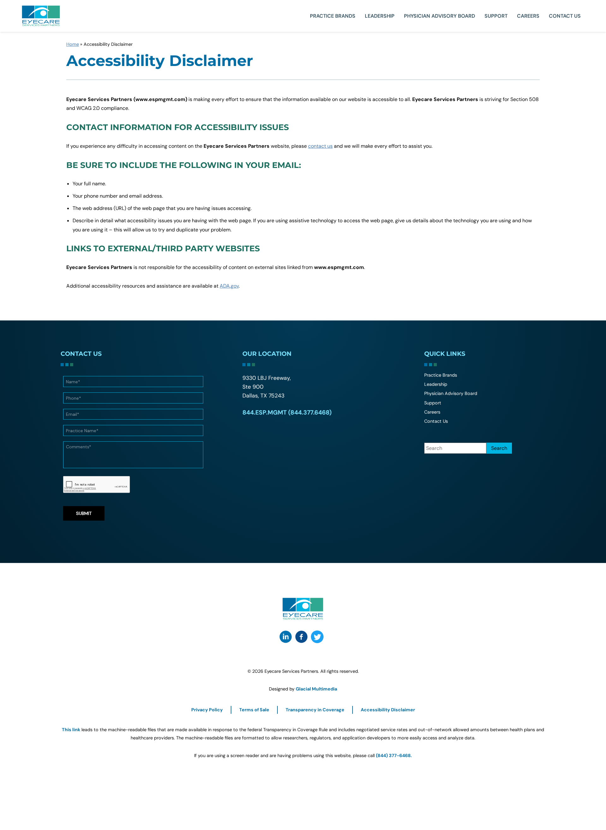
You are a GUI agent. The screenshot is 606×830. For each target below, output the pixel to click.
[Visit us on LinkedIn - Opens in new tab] (285, 636)
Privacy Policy (207, 710)
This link (71, 729)
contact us (320, 146)
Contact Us (565, 16)
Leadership (380, 16)
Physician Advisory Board (439, 16)
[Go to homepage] (41, 16)
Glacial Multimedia (316, 689)
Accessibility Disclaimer (388, 710)
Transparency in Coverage (315, 710)
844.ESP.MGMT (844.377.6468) (287, 412)
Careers (528, 16)
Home (72, 44)
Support (496, 16)
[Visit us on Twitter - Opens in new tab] (317, 636)
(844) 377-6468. (394, 755)
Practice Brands (332, 16)
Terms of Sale (254, 710)
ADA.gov (229, 286)
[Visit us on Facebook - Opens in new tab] (301, 636)
